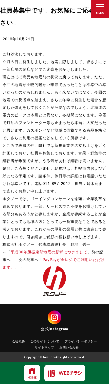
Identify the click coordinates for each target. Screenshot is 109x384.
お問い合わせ (69, 347)
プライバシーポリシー (81, 341)
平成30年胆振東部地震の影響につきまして (49, 252)
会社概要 (18, 341)
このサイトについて (44, 341)
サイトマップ (44, 347)
